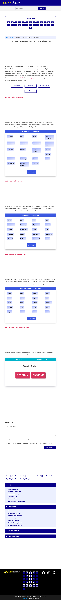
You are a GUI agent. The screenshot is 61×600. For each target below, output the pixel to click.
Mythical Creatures (13, 520)
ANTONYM (38, 375)
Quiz (30, 91)
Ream (21, 302)
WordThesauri (24, 598)
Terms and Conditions (26, 596)
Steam (47, 307)
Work (47, 220)
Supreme (35, 298)
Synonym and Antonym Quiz (16, 501)
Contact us (44, 596)
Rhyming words (44, 85)
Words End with (13, 536)
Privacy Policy (18, 596)
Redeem (10, 307)
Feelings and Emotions (15, 515)
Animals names (12, 511)
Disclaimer (34, 596)
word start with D (18, 78)
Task (34, 220)
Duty (47, 229)
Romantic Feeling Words (15, 525)
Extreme (22, 298)
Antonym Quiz (12, 499)
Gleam (9, 298)
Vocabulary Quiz (13, 489)
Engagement (36, 225)
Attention (48, 225)
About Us (39, 596)
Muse (21, 136)
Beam (21, 293)
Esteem (35, 302)
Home (7, 37)
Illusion (47, 159)
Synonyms (17, 85)
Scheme (35, 293)
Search (42, 8)
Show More (31, 172)
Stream (9, 293)
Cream (9, 302)
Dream (34, 307)
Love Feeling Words (14, 518)
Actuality (10, 229)
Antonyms (30, 85)
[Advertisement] (30, 54)
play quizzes (35, 78)
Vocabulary (11, 506)
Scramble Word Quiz (14, 494)
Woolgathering (11, 143)
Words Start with (13, 530)
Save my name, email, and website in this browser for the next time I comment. (30, 443)
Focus (21, 220)
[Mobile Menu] (57, 2)
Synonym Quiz (12, 496)
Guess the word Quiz (14, 491)
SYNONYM (22, 375)
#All (30, 27)
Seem (21, 307)
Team (47, 298)
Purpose (48, 238)
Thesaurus (12, 37)
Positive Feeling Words (15, 523)
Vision (34, 136)
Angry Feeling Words (14, 513)
